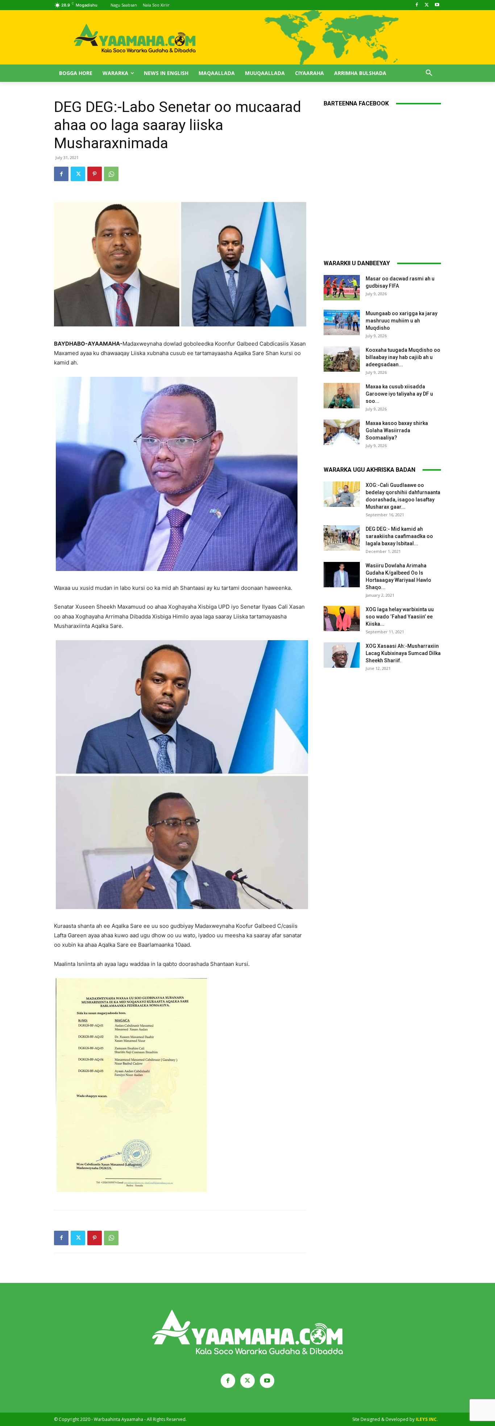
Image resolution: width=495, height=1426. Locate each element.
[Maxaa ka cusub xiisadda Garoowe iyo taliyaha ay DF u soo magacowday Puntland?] (342, 395)
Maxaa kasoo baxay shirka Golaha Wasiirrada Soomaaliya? (397, 430)
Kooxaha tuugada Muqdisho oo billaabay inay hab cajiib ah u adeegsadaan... (403, 357)
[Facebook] (417, 5)
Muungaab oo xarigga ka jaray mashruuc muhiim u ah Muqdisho (401, 320)
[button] (429, 73)
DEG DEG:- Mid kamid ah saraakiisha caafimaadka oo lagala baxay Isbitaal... (399, 536)
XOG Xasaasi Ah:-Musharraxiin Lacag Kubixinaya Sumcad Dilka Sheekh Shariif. (403, 653)
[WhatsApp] (111, 174)
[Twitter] (427, 5)
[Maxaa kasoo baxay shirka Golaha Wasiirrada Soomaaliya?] (342, 432)
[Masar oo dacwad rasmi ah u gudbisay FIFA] (342, 287)
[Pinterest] (94, 174)
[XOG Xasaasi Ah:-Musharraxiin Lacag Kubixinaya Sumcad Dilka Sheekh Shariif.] (342, 655)
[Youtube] (437, 5)
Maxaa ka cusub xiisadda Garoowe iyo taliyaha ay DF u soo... (399, 394)
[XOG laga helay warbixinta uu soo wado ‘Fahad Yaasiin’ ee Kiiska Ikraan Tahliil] (342, 618)
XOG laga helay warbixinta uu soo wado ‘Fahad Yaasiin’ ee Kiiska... (400, 616)
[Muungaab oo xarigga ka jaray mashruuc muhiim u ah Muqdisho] (342, 322)
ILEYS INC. (427, 1419)
